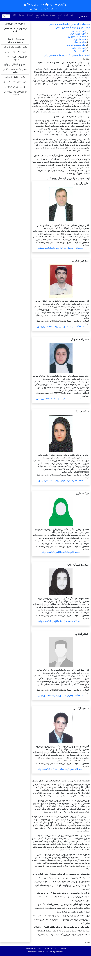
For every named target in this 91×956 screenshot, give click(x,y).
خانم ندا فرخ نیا (79, 39)
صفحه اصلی (84, 16)
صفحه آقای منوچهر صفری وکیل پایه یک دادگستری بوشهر (60, 327)
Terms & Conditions (33, 948)
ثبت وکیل (59, 16)
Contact (63, 948)
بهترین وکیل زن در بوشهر (15, 77)
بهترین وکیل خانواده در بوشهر (15, 82)
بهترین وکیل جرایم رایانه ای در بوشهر (15, 92)
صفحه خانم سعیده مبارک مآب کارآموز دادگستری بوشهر (60, 621)
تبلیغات (29, 15)
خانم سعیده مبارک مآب (76, 45)
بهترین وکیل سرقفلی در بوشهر (15, 47)
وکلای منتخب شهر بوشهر (15, 24)
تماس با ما (36, 16)
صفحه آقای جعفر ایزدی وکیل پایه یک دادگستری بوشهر (60, 696)
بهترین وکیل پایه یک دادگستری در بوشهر (15, 40)
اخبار (72, 15)
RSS (14, 15)
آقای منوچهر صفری (78, 34)
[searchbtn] (4, 16)
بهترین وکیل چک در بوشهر (15, 52)
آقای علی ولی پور (79, 31)
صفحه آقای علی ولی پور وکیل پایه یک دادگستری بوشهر (60, 248)
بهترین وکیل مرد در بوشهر (15, 87)
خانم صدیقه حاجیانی (77, 36)
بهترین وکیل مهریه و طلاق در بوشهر (15, 70)
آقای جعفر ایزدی (79, 48)
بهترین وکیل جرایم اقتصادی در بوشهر (15, 58)
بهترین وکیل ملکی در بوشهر (15, 64)
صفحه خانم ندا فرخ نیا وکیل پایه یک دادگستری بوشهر (60, 481)
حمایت (21, 15)
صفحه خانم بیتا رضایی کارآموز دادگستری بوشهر (60, 552)
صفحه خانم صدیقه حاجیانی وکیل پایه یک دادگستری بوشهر (60, 399)
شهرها (65, 15)
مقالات (53, 15)
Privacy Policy (50, 948)
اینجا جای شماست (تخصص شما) (15, 29)
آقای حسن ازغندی (78, 51)
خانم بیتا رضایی (79, 42)
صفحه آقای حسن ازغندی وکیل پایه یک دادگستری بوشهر (60, 769)
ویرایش (44, 15)
